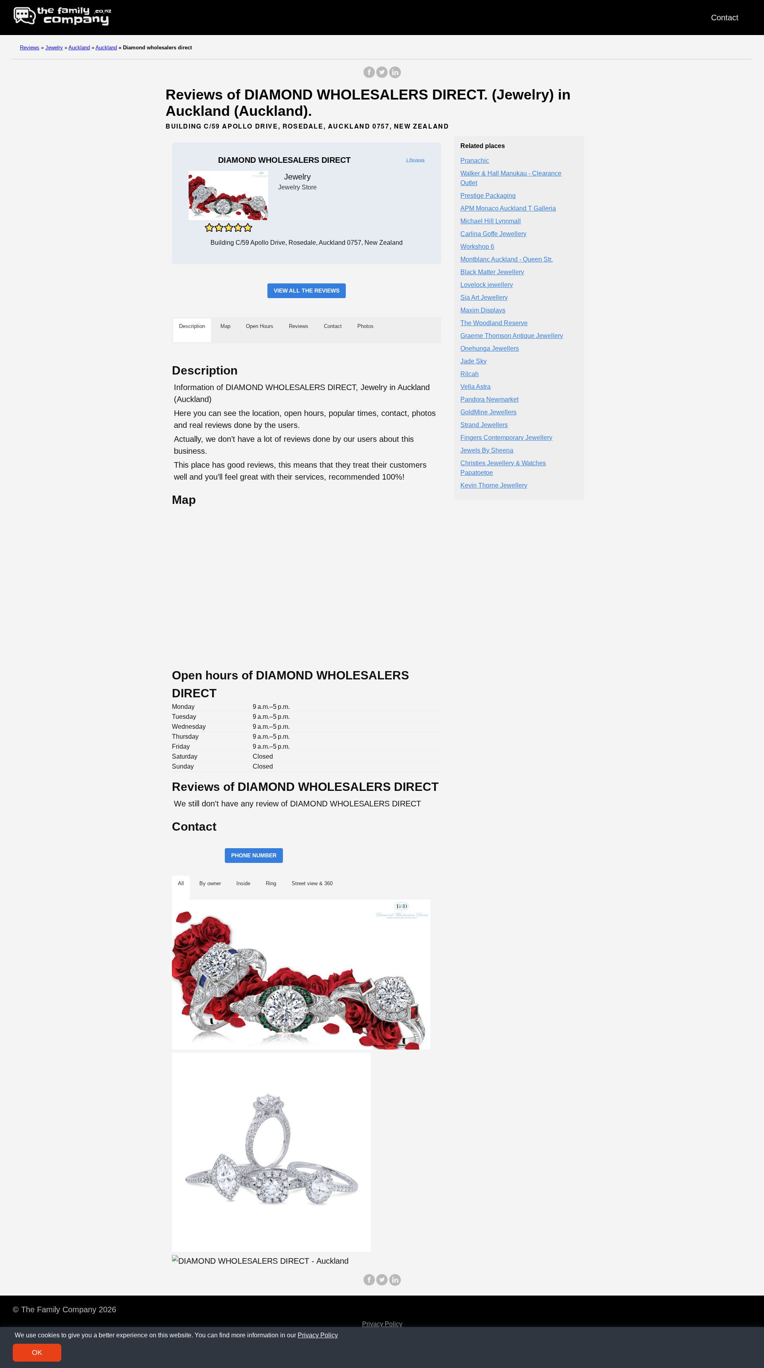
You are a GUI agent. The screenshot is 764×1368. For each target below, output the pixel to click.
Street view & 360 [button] (312, 883)
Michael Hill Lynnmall (490, 221)
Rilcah (469, 374)
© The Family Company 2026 (64, 1309)
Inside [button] (243, 883)
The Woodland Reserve (494, 323)
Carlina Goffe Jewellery (493, 234)
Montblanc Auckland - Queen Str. (506, 259)
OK (37, 1352)
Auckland (79, 48)
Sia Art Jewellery (484, 298)
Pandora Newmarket (489, 399)
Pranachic (474, 161)
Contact (725, 17)
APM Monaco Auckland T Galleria (508, 208)
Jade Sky (473, 361)
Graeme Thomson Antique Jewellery (511, 336)
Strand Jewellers (484, 425)
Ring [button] (271, 883)
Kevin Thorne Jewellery (493, 485)
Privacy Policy (382, 1324)
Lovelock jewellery (486, 285)
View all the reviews (306, 290)
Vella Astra (475, 387)
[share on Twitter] (382, 76)
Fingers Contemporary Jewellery (506, 438)
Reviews (29, 48)
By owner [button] (210, 883)
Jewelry (54, 48)
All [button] (181, 883)
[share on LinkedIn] (394, 76)
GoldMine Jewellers (488, 412)
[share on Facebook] (369, 76)
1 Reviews (415, 160)
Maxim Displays (482, 310)
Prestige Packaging (488, 196)
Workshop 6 (477, 247)
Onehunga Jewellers (489, 348)
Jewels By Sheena (486, 450)
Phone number (254, 855)
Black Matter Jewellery (492, 272)
